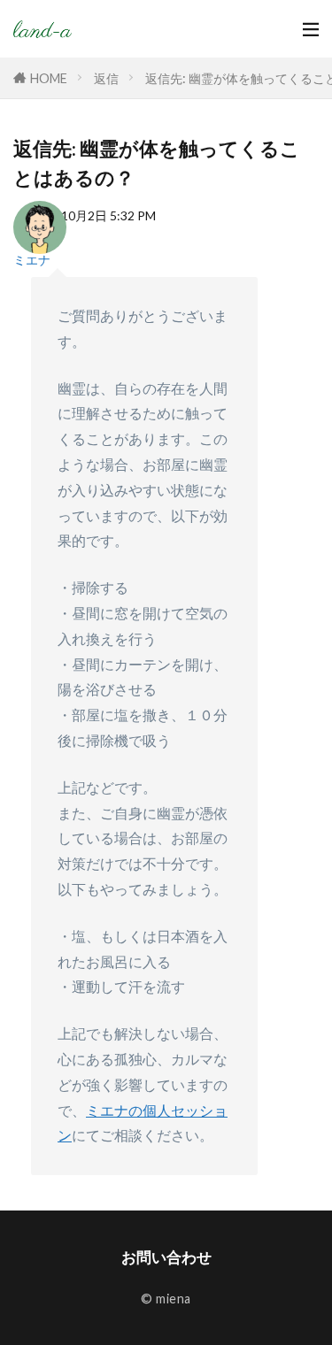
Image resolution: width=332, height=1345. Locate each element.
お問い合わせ (166, 1257)
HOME (48, 78)
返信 (106, 78)
